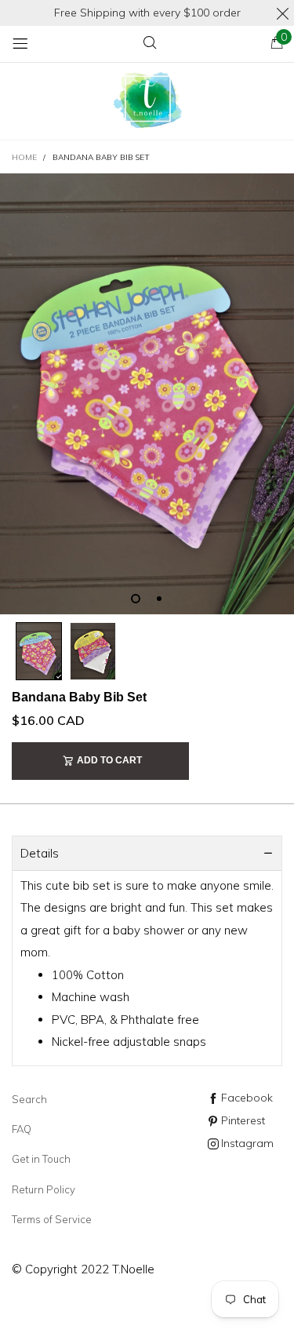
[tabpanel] (147, 393)
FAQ (21, 1129)
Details (39, 853)
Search (29, 1099)
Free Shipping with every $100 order (147, 12)
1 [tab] (135, 598)
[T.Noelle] (147, 102)
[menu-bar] (20, 43)
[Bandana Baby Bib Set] (147, 393)
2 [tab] (159, 598)
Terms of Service (52, 1219)
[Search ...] (149, 44)
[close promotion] (282, 13)
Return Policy (43, 1189)
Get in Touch (41, 1159)
